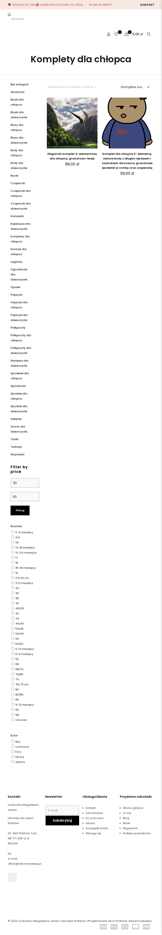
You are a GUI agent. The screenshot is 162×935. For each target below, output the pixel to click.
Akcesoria (17, 92)
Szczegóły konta (97, 828)
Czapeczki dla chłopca (20, 193)
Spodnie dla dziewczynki (19, 408)
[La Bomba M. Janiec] (16, 19)
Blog (126, 818)
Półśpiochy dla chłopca (21, 337)
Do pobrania (94, 818)
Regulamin (130, 828)
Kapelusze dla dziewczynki (20, 226)
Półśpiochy (18, 328)
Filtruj (20, 510)
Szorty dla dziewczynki (19, 429)
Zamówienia (94, 813)
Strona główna (133, 808)
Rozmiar (16, 526)
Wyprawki (17, 454)
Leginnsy (17, 262)
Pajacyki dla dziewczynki (19, 317)
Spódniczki (18, 386)
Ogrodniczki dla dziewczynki (19, 274)
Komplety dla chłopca (20, 239)
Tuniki (14, 439)
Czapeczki (18, 183)
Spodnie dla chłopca (19, 396)
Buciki (14, 176)
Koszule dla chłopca (19, 251)
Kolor (14, 736)
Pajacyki (16, 295)
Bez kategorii (19, 84)
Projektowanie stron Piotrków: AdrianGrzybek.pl (119, 921)
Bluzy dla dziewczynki (19, 140)
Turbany (16, 447)
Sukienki (16, 419)
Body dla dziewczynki (19, 165)
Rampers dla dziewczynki (19, 363)
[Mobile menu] (11, 34)
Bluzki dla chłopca (17, 102)
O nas (127, 813)
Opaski (15, 287)
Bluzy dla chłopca (17, 127)
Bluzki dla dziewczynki (19, 114)
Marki (126, 823)
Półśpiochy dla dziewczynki (21, 350)
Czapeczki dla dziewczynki (20, 206)
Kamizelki (17, 216)
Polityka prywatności (137, 833)
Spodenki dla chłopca (20, 375)
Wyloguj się (93, 833)
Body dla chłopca (17, 152)
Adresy (90, 823)
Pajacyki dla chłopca (19, 304)
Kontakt (147, 5)
